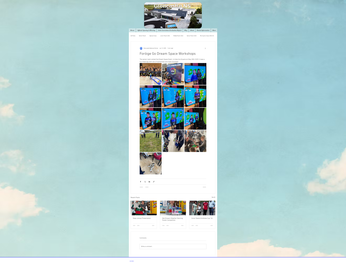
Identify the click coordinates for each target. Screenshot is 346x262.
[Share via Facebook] (140, 181)
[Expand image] (151, 74)
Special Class (153, 36)
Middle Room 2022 (178, 36)
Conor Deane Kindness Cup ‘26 (202, 218)
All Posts (133, 36)
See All (213, 197)
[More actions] (205, 48)
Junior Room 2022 (165, 36)
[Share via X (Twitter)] (145, 181)
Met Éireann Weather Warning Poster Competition (172, 219)
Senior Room (142, 36)
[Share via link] (154, 181)
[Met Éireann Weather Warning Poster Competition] (173, 208)
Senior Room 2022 (192, 36)
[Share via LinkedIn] (149, 181)
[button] (192, 30)
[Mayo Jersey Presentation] (144, 208)
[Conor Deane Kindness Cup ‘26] (202, 208)
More (201, 36)
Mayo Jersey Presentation (142, 218)
